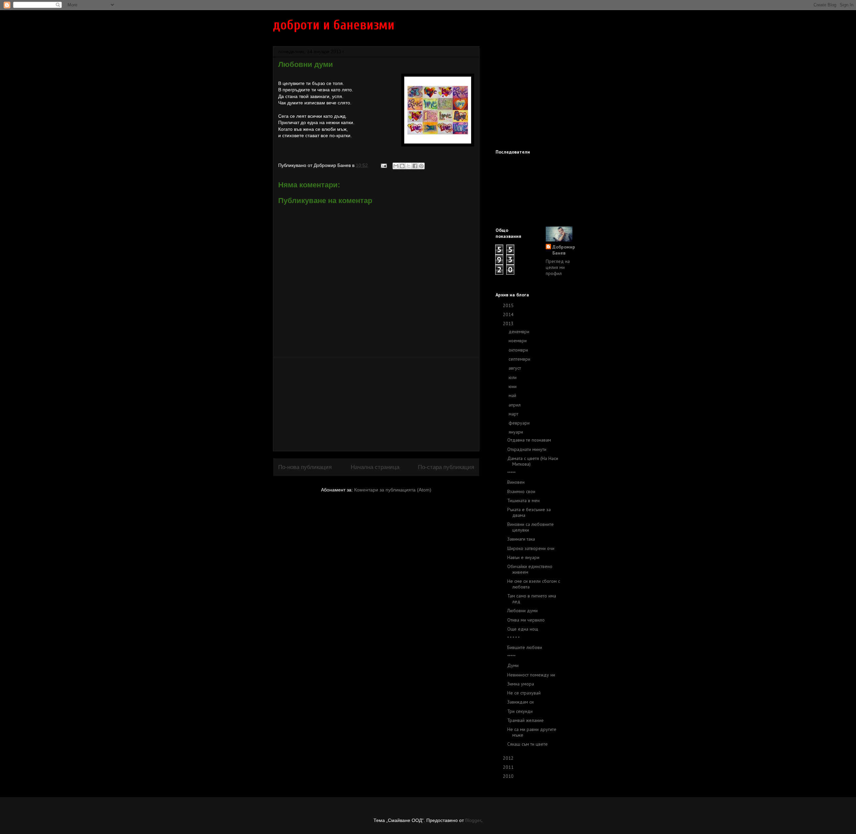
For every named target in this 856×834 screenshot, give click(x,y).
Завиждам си (520, 702)
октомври (519, 350)
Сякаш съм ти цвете (527, 744)
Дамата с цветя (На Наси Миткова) (532, 461)
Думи (513, 665)
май (513, 395)
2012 (509, 758)
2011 (509, 767)
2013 (509, 323)
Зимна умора (520, 684)
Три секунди (520, 711)
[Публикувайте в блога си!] (402, 166)
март (514, 414)
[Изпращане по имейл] (396, 166)
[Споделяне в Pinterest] (421, 166)
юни (513, 386)
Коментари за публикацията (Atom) (392, 489)
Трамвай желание (525, 720)
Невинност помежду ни (531, 675)
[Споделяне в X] (408, 166)
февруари (520, 423)
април (515, 405)
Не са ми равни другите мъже (531, 732)
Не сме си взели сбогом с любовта (533, 584)
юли (513, 377)
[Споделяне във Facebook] (415, 166)
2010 (509, 776)
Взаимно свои (521, 491)
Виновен (516, 482)
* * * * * (513, 638)
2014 (509, 314)
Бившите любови (524, 647)
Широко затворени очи (530, 548)
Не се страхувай (524, 693)
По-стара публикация (446, 467)
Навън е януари (523, 557)
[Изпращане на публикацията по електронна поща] (383, 165)
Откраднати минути (526, 449)
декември (520, 332)
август (515, 368)
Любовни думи (522, 611)
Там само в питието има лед (531, 599)
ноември (518, 341)
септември (520, 359)
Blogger (473, 820)
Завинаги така (521, 539)
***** (511, 473)
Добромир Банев (563, 250)
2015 (509, 305)
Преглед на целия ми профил (558, 267)
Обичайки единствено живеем (529, 569)
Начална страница (375, 467)
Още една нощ (522, 629)
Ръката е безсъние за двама (529, 512)
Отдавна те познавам (529, 440)
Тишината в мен (523, 500)
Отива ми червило (526, 620)
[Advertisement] (376, 404)
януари (516, 432)
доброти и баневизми (334, 25)
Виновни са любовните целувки (530, 527)
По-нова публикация (305, 467)
